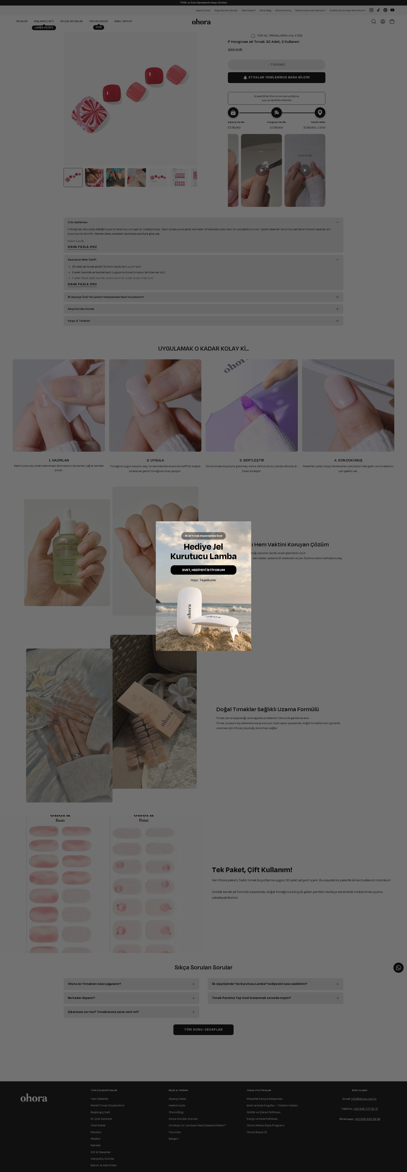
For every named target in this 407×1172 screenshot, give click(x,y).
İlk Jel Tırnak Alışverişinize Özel (203, 536)
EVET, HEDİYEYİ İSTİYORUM (203, 570)
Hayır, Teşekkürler (203, 580)
